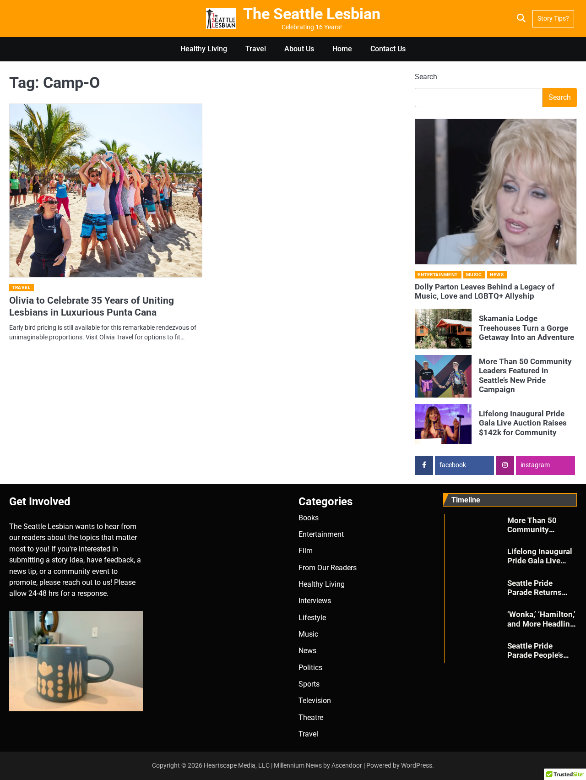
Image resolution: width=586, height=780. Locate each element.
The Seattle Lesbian (311, 14)
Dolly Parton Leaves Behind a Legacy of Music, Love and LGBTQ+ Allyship (484, 291)
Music (474, 274)
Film (305, 550)
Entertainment (438, 274)
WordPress (416, 765)
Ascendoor (346, 765)
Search (426, 76)
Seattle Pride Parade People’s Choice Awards (535, 655)
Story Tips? (553, 18)
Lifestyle (312, 617)
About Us (299, 48)
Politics (310, 667)
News (497, 274)
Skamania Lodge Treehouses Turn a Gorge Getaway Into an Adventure (526, 328)
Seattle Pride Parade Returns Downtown (534, 592)
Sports (309, 684)
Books (308, 517)
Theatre (310, 717)
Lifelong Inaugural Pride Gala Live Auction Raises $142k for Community (523, 423)
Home (342, 48)
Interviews (314, 600)
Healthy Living (203, 48)
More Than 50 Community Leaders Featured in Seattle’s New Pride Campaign (525, 375)
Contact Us (388, 48)
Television (314, 700)
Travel (255, 48)
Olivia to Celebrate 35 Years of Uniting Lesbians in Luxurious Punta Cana (91, 306)
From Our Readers (327, 567)
